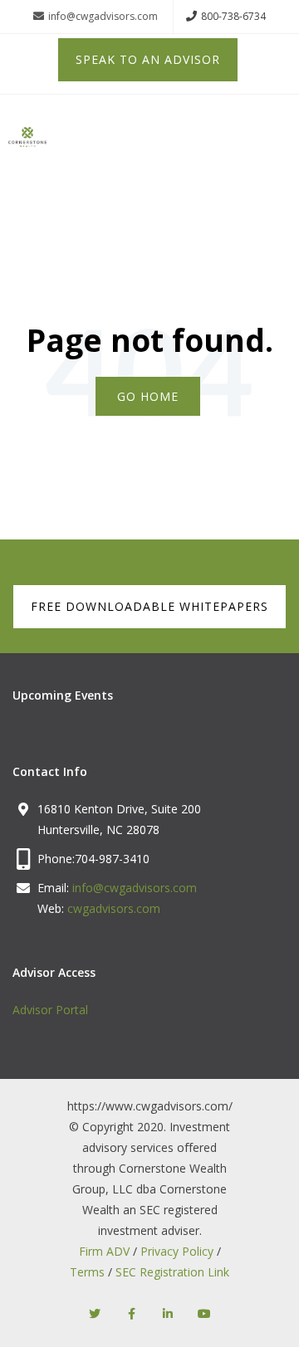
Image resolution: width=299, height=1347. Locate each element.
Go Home (148, 396)
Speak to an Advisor (148, 59)
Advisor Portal (50, 1010)
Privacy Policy (176, 1251)
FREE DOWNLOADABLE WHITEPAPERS (149, 606)
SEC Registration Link (172, 1272)
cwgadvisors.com (113, 908)
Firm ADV (104, 1251)
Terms (87, 1272)
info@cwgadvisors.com (103, 16)
